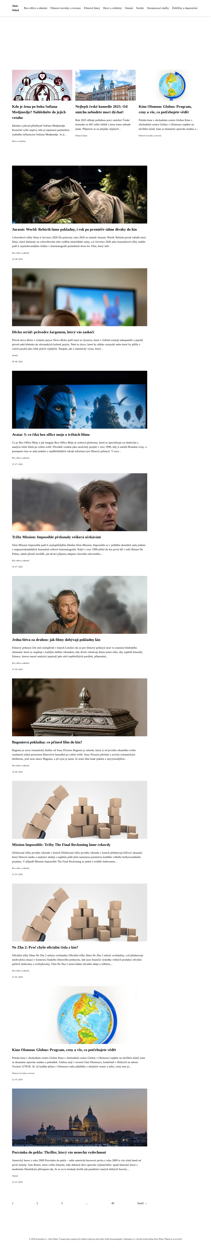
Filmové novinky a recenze (65, 8)
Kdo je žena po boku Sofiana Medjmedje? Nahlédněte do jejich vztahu (39, 112)
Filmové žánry (92, 8)
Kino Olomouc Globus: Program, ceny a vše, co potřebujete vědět (64, 1050)
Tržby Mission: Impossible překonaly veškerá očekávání (56, 537)
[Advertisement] (105, 39)
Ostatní (129, 8)
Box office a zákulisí (35, 8)
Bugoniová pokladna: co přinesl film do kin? (47, 742)
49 (112, 1203)
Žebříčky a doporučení (184, 8)
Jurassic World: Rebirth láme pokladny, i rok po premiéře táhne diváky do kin (74, 229)
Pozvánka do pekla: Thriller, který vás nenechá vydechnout (59, 1152)
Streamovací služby (158, 8)
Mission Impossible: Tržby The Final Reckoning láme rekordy (61, 845)
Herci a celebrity (112, 8)
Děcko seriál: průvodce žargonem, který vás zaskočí (53, 332)
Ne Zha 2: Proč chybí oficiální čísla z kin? (45, 947)
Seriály (140, 8)
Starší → (142, 1203)
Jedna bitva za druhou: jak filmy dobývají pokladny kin (56, 640)
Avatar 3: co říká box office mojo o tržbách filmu (51, 435)
